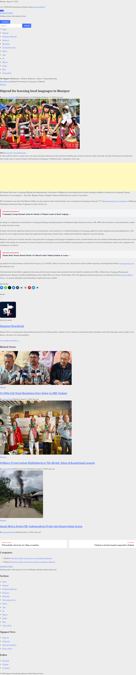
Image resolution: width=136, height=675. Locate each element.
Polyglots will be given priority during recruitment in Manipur (33, 562)
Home (4, 29)
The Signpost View (9, 47)
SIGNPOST (6, 13)
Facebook (34, 7)
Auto (4, 55)
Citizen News (7, 73)
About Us (5, 637)
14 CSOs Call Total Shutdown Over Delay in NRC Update (33, 393)
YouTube (41, 7)
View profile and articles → (9, 340)
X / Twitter (14, 153)
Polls (4, 69)
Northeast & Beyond (9, 36)
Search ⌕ (5, 22)
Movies (5, 62)
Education (6, 44)
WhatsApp (22, 153)
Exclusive (5, 40)
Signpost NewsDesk (9, 97)
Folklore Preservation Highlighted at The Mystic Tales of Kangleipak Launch (47, 463)
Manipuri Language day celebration (114, 201)
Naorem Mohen (7, 399)
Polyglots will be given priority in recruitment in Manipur (31, 558)
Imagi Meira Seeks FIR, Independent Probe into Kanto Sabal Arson (41, 526)
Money (4, 51)
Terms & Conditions (9, 645)
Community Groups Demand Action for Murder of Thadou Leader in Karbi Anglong (36, 214)
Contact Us (6, 641)
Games (4, 66)
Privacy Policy (7, 648)
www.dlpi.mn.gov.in (127, 263)
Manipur (5, 33)
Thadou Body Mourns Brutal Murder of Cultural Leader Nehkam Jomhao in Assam (36, 255)
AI (3, 58)
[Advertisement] (68, 177)
